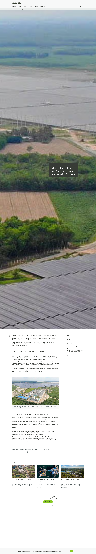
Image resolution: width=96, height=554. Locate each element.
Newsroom (42, 6)
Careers (36, 6)
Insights (26, 6)
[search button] (69, 6)
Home (13, 9)
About (31, 6)
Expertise (14, 6)
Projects (20, 6)
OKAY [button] (71, 550)
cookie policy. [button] (58, 551)
